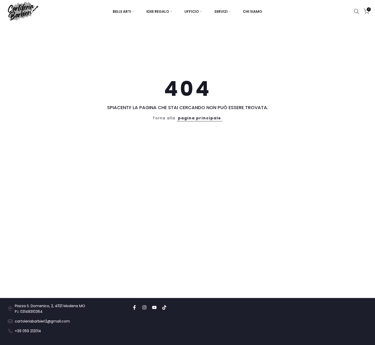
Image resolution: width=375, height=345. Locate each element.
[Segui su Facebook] (134, 307)
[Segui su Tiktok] (164, 307)
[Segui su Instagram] (144, 307)
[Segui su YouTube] (154, 307)
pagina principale (199, 118)
